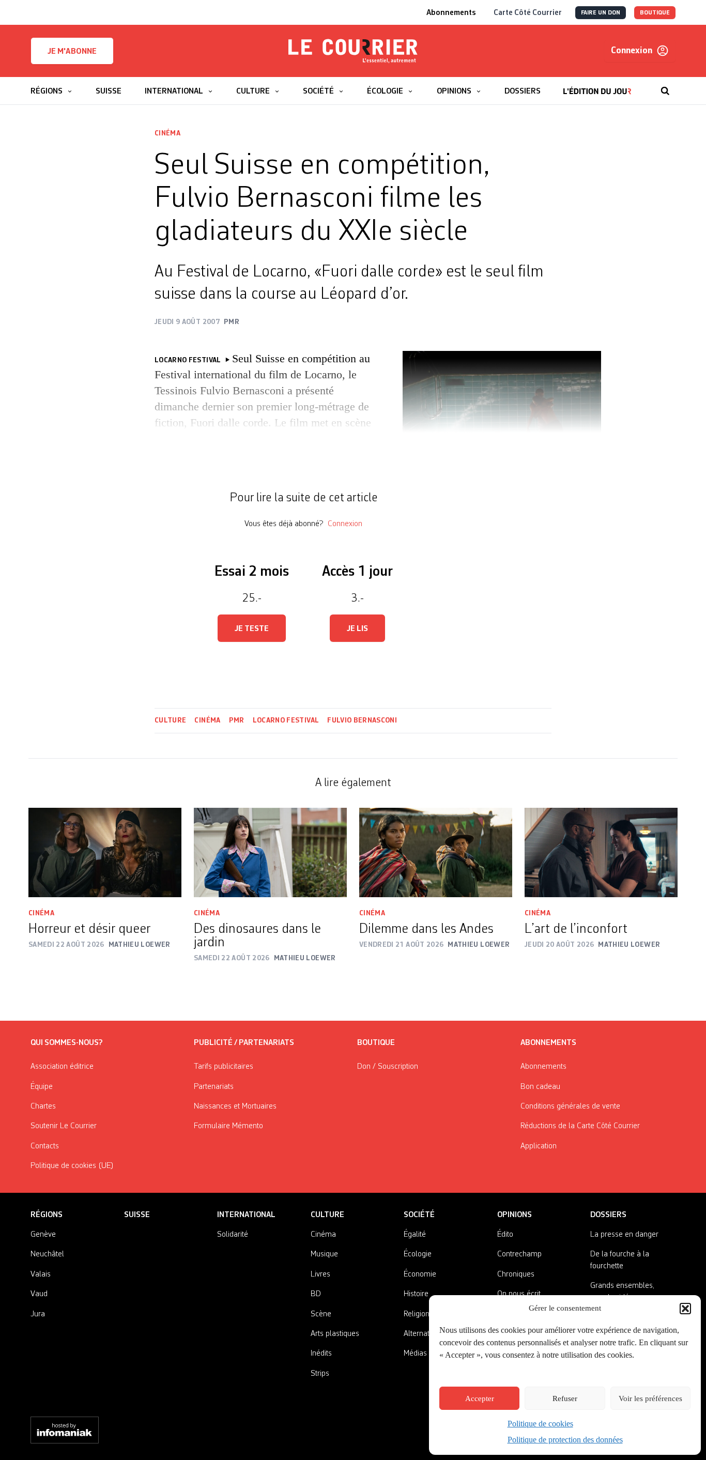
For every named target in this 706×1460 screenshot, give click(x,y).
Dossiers (608, 1215)
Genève (43, 1235)
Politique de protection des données (565, 1439)
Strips (320, 1374)
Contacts (44, 1146)
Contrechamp (519, 1254)
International (246, 1215)
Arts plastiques (335, 1334)
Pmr (236, 720)
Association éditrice (62, 1067)
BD (316, 1294)
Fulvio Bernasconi (362, 720)
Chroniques (515, 1274)
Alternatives (423, 1334)
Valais (40, 1274)
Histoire (416, 1294)
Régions (46, 1215)
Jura (37, 1314)
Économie (420, 1274)
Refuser (564, 1398)
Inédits (321, 1353)
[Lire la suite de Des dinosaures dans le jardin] (270, 852)
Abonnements (543, 1067)
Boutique (376, 1043)
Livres (320, 1274)
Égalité (415, 1235)
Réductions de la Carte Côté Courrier (580, 1126)
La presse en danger (624, 1235)
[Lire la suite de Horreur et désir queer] (104, 852)
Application (538, 1146)
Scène (321, 1314)
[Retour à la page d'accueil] (353, 51)
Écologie (418, 1254)
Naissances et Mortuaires (235, 1106)
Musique (324, 1254)
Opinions (514, 1215)
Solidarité (232, 1235)
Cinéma (167, 133)
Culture (170, 720)
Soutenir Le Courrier (63, 1126)
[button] (685, 1308)
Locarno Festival (286, 720)
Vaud (39, 1294)
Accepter (479, 1398)
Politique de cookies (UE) (72, 1166)
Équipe (41, 1087)
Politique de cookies (540, 1423)
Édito (505, 1235)
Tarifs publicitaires (223, 1067)
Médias (415, 1353)
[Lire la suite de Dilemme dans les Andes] (435, 852)
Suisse (137, 1215)
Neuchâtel (47, 1254)
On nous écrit (519, 1294)
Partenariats (214, 1087)
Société (419, 1215)
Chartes (43, 1106)
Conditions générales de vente (570, 1106)
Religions (418, 1314)
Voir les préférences (650, 1398)
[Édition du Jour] (597, 86)
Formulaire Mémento (228, 1126)
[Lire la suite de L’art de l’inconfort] (601, 852)
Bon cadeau (540, 1087)
